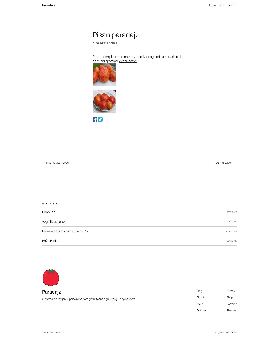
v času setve (128, 61)
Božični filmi (50, 241)
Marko (105, 42)
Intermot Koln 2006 (57, 162)
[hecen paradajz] (104, 85)
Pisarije (113, 42)
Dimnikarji (49, 212)
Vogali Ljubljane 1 (54, 221)
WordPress (232, 332)
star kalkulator (224, 162)
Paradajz (48, 5)
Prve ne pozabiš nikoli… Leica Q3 (65, 231)
